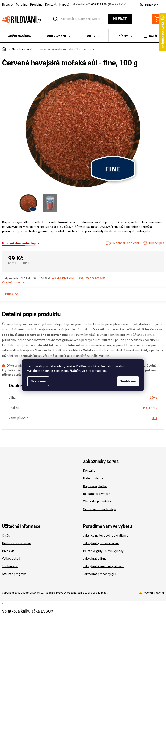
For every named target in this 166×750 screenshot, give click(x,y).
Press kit (8, 551)
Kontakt (51, 4)
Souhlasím (128, 381)
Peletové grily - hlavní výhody (103, 551)
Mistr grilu (150, 408)
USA (154, 418)
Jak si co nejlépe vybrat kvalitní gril (107, 535)
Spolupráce (10, 566)
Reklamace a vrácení (97, 494)
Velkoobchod (11, 558)
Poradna (22, 4)
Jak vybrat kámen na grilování (103, 566)
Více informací (11, 282)
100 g (153, 397)
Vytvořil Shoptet (154, 593)
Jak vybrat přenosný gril (99, 574)
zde (104, 371)
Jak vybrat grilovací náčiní (101, 543)
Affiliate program (14, 574)
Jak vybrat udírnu (94, 558)
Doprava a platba (95, 486)
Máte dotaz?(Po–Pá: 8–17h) (100, 4)
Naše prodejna (93, 478)
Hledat (120, 19)
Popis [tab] (7, 294)
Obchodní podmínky (97, 501)
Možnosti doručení (126, 243)
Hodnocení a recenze (16, 543)
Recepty (7, 4)
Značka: (63, 278)
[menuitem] (19, 36)
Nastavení (38, 381)
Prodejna (36, 4)
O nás (6, 535)
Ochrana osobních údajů (99, 509)
